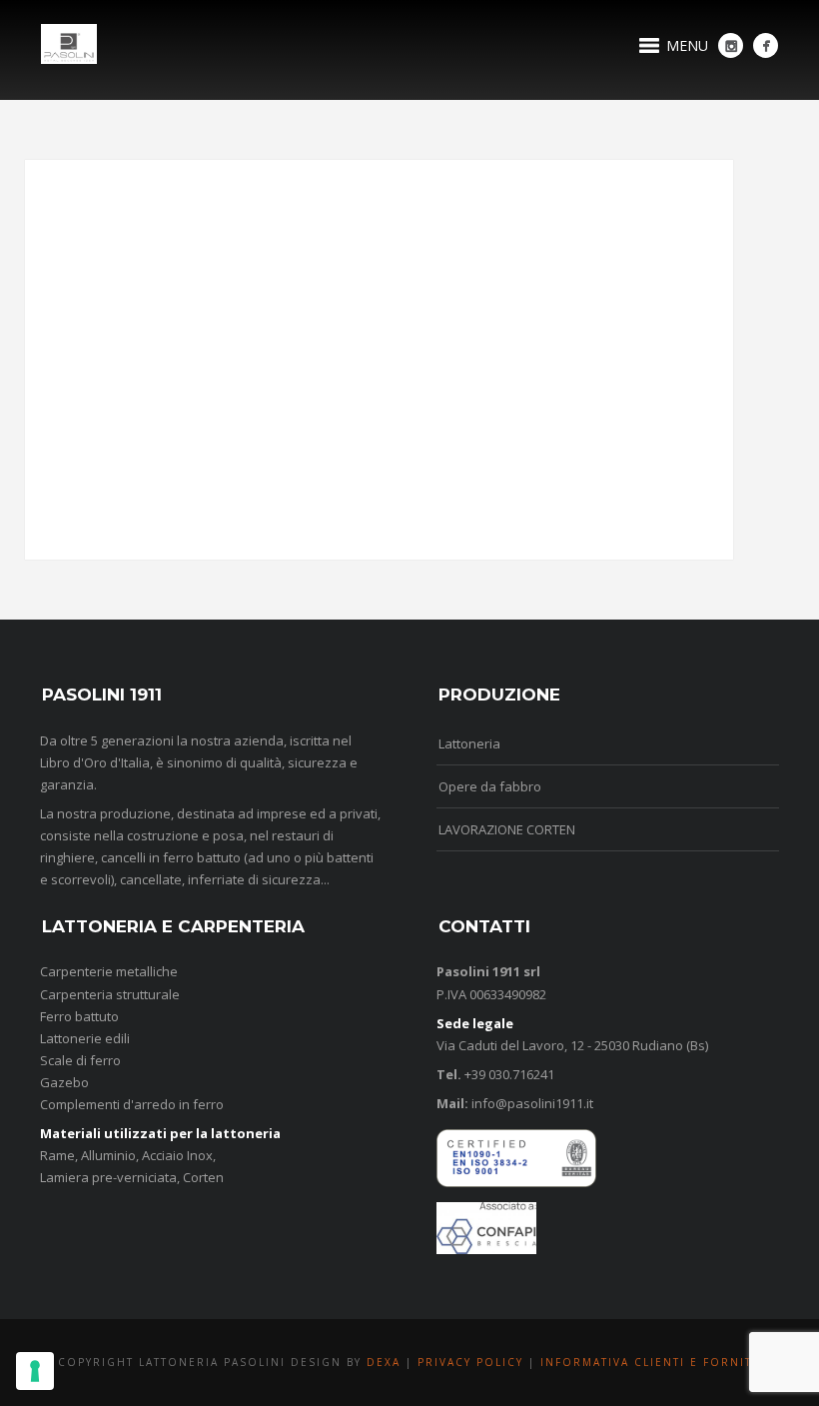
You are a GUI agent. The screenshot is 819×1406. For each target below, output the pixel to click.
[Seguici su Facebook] (765, 45)
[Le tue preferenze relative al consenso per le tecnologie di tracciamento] (35, 1371)
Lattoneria (469, 743)
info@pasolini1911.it (530, 1103)
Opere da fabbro (489, 786)
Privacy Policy (470, 1362)
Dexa (386, 1362)
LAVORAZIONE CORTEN (506, 829)
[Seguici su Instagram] (730, 45)
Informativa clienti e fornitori (658, 1362)
